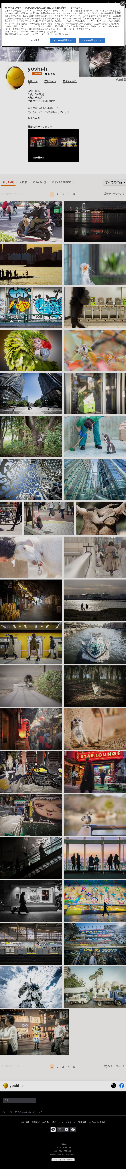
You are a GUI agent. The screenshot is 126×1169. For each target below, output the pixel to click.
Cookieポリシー (36, 32)
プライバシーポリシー (45, 34)
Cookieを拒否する (63, 40)
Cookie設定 (34, 40)
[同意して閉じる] (122, 3)
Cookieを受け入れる (92, 40)
